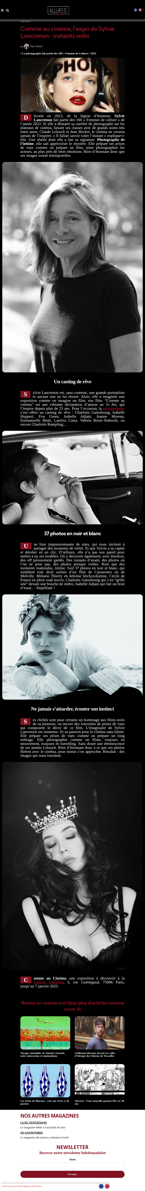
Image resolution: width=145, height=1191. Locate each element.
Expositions (25, 21)
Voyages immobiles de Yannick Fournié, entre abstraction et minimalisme (42, 1054)
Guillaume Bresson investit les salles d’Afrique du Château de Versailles (95, 1054)
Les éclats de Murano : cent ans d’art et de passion (44, 1102)
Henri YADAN (36, 46)
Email (72, 1159)
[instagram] (140, 10)
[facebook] (135, 10)
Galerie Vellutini (48, 982)
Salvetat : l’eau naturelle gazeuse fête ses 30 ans (99, 1102)
